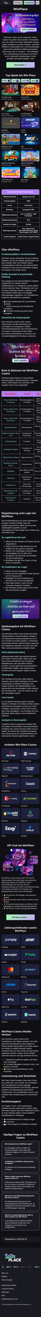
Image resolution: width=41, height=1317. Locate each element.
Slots (33, 80)
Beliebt (4, 80)
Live (14, 80)
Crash (24, 80)
